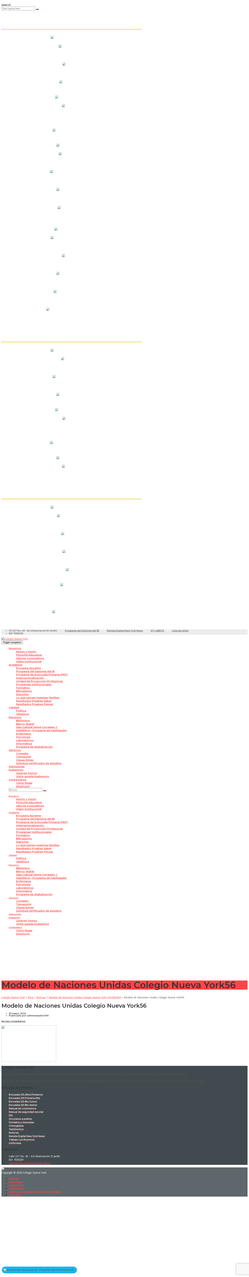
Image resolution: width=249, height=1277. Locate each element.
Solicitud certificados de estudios (38, 763)
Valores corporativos (30, 658)
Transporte (23, 756)
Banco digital (25, 724)
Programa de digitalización (34, 747)
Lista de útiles (180, 630)
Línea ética (15, 1195)
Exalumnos (16, 770)
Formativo (23, 687)
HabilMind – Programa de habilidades (41, 730)
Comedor (22, 753)
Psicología (23, 737)
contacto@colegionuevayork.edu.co (30, 1163)
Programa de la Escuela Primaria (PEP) (42, 674)
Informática (24, 743)
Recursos (15, 717)
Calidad (14, 707)
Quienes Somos (26, 773)
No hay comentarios (13, 1021)
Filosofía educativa (29, 655)
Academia (15, 664)
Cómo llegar (24, 783)
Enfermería (23, 733)
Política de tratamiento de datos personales (35, 1191)
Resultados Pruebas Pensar (34, 704)
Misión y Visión (26, 651)
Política (21, 710)
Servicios (15, 750)
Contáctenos (17, 779)
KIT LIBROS (157, 630)
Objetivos (22, 714)
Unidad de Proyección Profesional (39, 681)
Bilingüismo (24, 691)
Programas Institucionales (34, 684)
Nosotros (15, 648)
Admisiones (17, 766)
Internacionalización (30, 678)
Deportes (22, 694)
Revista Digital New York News (125, 630)
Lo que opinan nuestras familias (37, 697)
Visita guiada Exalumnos (32, 776)
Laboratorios (25, 740)
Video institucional (29, 661)
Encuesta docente (28, 668)
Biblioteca (23, 720)
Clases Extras (25, 760)
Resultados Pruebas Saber (34, 701)
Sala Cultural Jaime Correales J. (36, 727)
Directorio (23, 786)
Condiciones (16, 1188)
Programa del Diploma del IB (82, 630)
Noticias (14, 1178)
